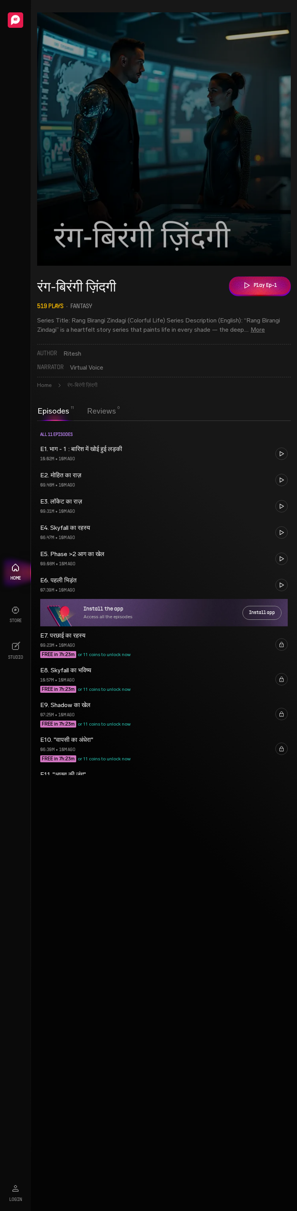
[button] (164, 453)
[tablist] (76, 411)
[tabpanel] (164, 600)
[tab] (53, 410)
